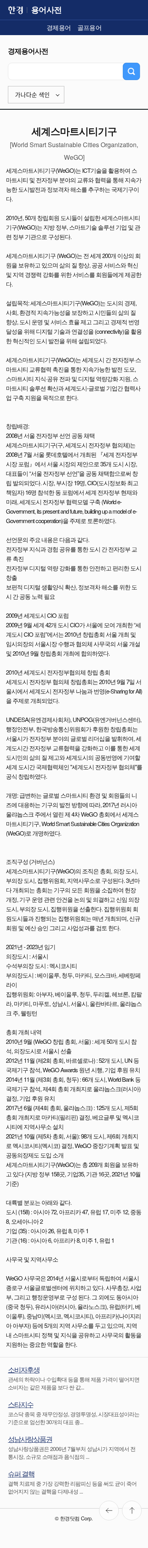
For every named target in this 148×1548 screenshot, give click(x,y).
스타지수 (20, 1404)
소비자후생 (23, 1369)
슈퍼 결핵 (21, 1473)
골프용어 (89, 27)
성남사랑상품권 (30, 1439)
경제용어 (59, 27)
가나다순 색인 (32, 95)
